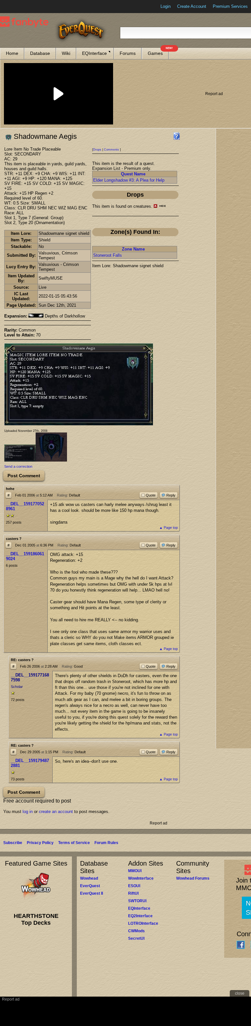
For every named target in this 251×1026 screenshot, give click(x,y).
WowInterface (141, 878)
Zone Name (133, 249)
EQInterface (94, 53)
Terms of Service (74, 842)
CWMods (136, 931)
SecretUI (136, 938)
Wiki (66, 53)
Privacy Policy (40, 842)
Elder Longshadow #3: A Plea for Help (128, 180)
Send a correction (18, 466)
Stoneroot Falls (107, 255)
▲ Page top (168, 527)
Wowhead (89, 878)
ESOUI (134, 886)
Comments (111, 149)
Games (158, 52)
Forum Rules (106, 842)
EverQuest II (91, 893)
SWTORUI (137, 901)
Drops (97, 149)
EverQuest (90, 886)
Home (12, 53)
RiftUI (133, 893)
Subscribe (12, 842)
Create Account (191, 6)
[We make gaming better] (21, 6)
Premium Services (230, 6)
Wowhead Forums (192, 878)
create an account (56, 811)
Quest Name (133, 173)
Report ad (214, 93)
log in (28, 811)
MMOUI (135, 871)
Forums (128, 53)
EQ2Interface (140, 916)
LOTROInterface (143, 923)
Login (165, 6)
